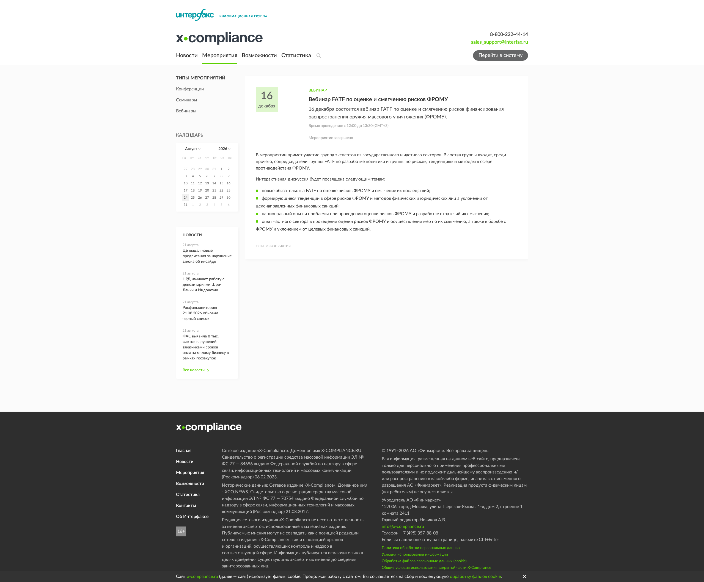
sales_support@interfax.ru (499, 42)
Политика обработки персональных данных (421, 548)
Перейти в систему (500, 55)
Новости (187, 55)
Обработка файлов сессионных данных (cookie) (424, 561)
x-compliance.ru (202, 576)
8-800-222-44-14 (509, 34)
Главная (183, 450)
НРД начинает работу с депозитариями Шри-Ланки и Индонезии (203, 284)
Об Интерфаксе (192, 516)
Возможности (259, 55)
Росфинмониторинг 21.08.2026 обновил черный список (200, 313)
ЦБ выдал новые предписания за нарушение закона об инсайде (207, 256)
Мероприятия (219, 55)
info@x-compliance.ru (403, 526)
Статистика (296, 55)
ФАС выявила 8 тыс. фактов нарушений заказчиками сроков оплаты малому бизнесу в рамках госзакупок (206, 347)
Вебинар (318, 90)
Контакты (186, 505)
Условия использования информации (415, 554)
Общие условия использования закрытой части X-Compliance (436, 568)
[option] (185, 169)
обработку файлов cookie (475, 576)
